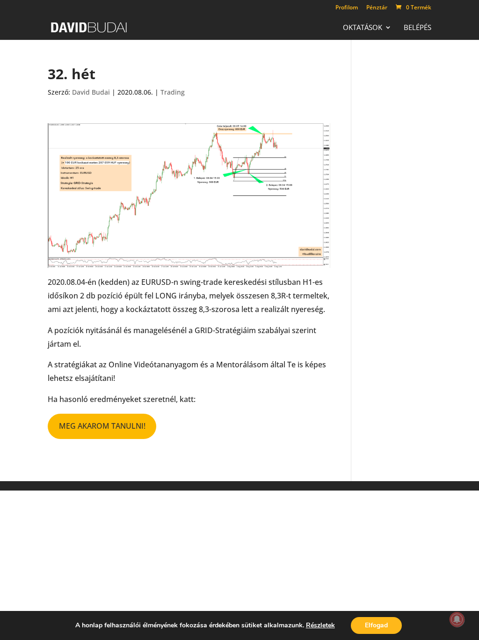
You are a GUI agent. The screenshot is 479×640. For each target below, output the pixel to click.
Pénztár (376, 8)
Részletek (320, 625)
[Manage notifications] (457, 619)
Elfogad (376, 625)
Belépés (417, 28)
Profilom (346, 8)
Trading (172, 92)
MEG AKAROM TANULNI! (102, 426)
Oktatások (362, 28)
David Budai (91, 92)
